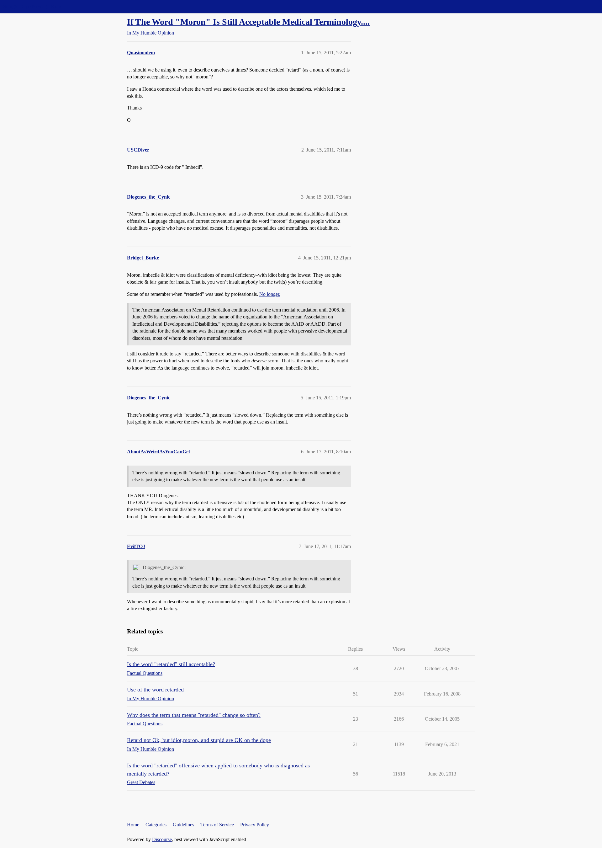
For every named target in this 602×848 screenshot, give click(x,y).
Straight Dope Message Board (33, 6)
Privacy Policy (254, 824)
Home (133, 824)
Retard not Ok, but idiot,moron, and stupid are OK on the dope (199, 740)
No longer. (269, 294)
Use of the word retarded (155, 689)
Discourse (162, 839)
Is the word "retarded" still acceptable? (171, 664)
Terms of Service (217, 824)
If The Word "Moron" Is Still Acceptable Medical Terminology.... (248, 22)
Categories (155, 824)
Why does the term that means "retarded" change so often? (194, 715)
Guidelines (183, 824)
